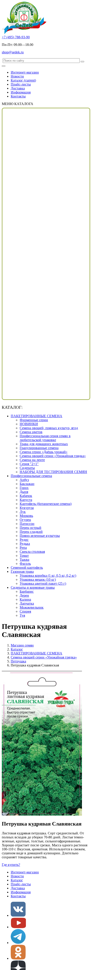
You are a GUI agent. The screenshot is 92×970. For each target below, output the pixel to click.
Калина (25, 599)
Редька (25, 543)
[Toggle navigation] (3, 66)
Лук (23, 512)
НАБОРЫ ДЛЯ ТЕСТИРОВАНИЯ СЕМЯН (53, 472)
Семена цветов (31, 432)
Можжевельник (32, 607)
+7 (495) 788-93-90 (16, 37)
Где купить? (11, 865)
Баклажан (27, 484)
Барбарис (27, 591)
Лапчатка (27, 603)
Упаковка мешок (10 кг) (38, 579)
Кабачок (26, 496)
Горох (24, 488)
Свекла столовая (32, 551)
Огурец (25, 520)
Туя (22, 615)
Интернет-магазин (25, 72)
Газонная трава (22, 571)
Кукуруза (27, 508)
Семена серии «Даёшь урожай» (43, 452)
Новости (17, 76)
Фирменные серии (34, 420)
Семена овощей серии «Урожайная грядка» (53, 456)
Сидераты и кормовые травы (33, 587)
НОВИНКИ (29, 424)
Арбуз (24, 480)
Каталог (23, 80)
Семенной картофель (27, 567)
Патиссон (27, 524)
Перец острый (30, 528)
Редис (24, 539)
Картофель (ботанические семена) (45, 504)
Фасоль (25, 563)
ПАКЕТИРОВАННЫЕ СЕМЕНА (36, 416)
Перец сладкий (31, 532)
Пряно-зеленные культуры (40, 536)
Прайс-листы (21, 84)
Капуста (26, 500)
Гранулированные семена (39, 448)
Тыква (24, 559)
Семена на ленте (32, 460)
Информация (21, 92)
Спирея (25, 611)
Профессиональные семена (31, 476)
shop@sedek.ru (13, 52)
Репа (23, 547)
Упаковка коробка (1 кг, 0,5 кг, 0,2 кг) (48, 575)
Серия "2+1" (29, 464)
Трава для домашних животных (44, 444)
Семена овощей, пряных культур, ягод (49, 428)
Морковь (26, 516)
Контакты (18, 96)
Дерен (24, 595)
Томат (24, 555)
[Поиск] (82, 61)
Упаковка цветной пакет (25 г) (43, 583)
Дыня (24, 492)
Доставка (18, 88)
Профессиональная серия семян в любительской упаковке (45, 438)
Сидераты (27, 468)
